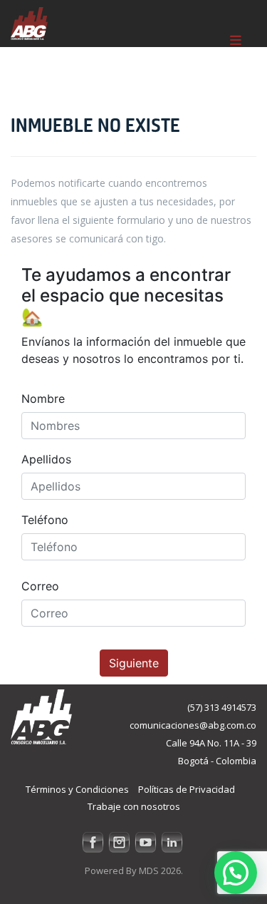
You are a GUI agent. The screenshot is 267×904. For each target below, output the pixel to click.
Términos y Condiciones (77, 789)
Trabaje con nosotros (134, 806)
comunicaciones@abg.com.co (193, 725)
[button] (235, 872)
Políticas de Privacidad (186, 789)
